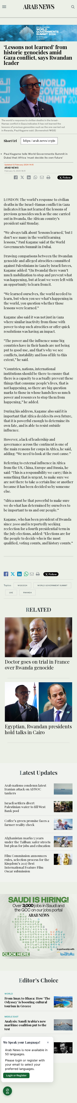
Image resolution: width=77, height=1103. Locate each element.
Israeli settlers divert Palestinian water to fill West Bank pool (24, 807)
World (8, 993)
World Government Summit (52, 585)
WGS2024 (22, 585)
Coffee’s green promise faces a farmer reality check (26, 822)
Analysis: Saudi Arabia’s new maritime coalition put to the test (25, 1025)
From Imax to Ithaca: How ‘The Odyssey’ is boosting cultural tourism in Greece (27, 1002)
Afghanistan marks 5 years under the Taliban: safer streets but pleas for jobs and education (27, 842)
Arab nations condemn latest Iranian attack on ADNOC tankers (25, 789)
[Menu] (4, 7)
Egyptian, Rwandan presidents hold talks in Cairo (38, 729)
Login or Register (16, 1075)
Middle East (11, 1016)
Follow (66, 177)
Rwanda (27, 592)
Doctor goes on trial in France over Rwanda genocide (37, 664)
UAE (11, 592)
